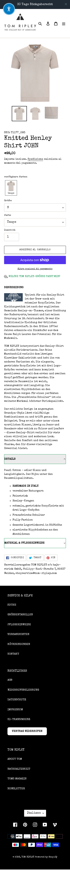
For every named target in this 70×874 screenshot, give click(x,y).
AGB (9, 680)
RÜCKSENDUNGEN (18, 644)
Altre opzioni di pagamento (35, 269)
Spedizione (35, 159)
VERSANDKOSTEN (18, 634)
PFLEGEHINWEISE (19, 624)
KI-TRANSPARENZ (18, 719)
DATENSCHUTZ (16, 699)
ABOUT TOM (14, 759)
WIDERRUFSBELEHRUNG (23, 690)
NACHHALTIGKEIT (18, 769)
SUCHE (11, 605)
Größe (8, 200)
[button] (11, 187)
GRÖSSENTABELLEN (20, 614)
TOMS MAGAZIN (17, 778)
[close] (66, 4)
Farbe (7, 215)
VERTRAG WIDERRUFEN (27, 731)
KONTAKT (13, 654)
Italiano (34, 813)
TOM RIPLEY (27, 857)
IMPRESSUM (15, 709)
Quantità (9, 230)
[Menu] (64, 23)
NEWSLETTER (16, 788)
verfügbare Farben (15, 177)
